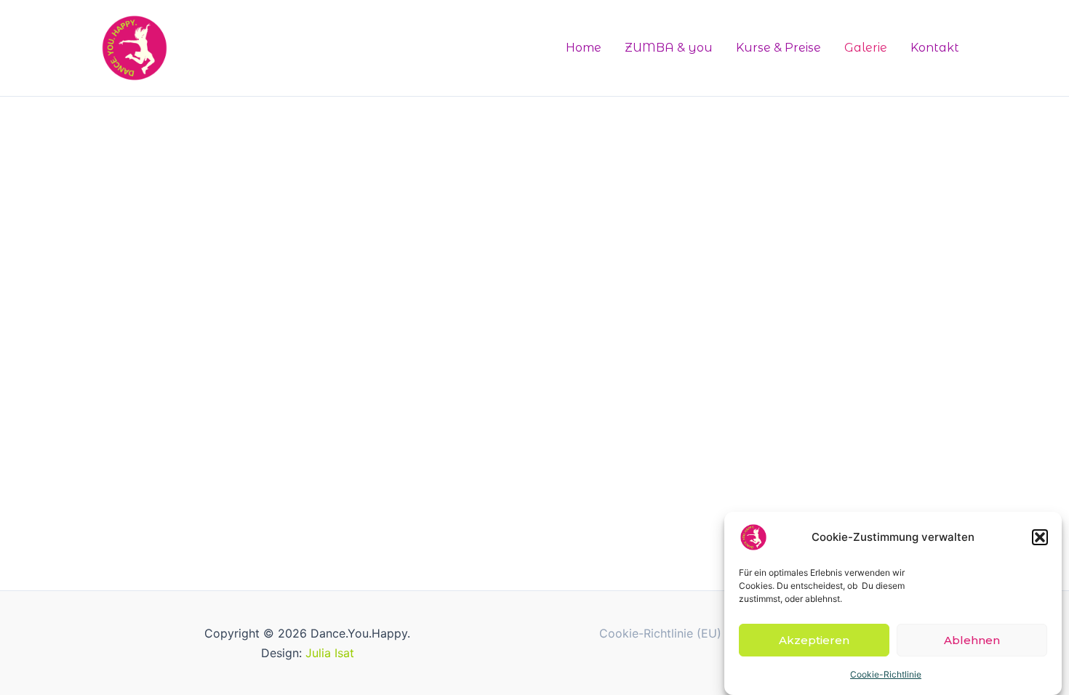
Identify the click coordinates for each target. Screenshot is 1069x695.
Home (583, 48)
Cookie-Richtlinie (885, 674)
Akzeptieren (814, 639)
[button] (1040, 537)
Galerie (865, 48)
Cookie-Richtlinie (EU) (660, 633)
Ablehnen (972, 639)
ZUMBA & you (669, 48)
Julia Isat (329, 653)
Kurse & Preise (778, 48)
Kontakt (934, 48)
